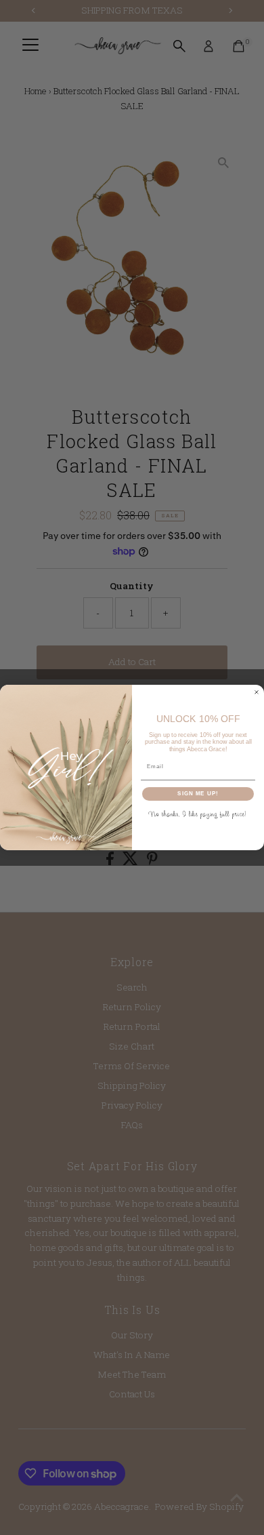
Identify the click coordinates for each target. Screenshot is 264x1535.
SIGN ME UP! (198, 794)
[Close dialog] (256, 692)
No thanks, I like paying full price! (198, 814)
